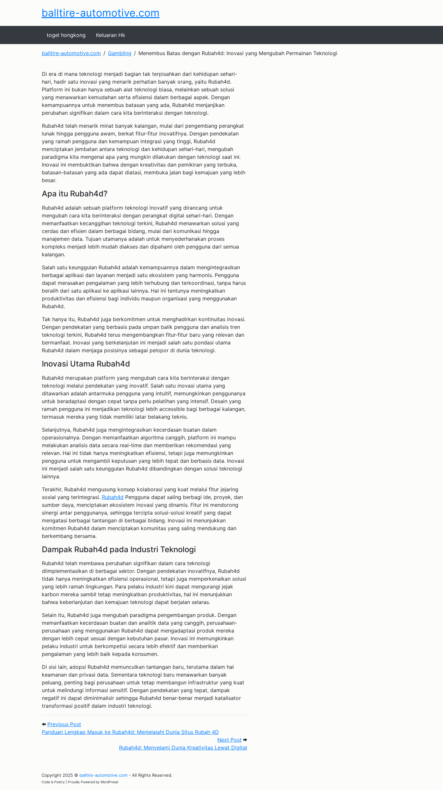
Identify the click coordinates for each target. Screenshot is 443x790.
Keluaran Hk (110, 35)
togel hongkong (66, 35)
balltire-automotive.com (101, 12)
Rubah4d (113, 497)
